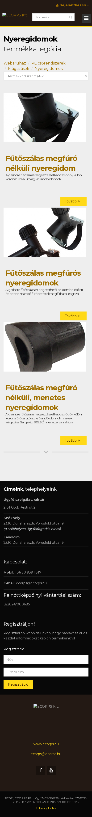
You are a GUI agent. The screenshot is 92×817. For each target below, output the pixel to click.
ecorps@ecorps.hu (31, 583)
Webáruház (15, 63)
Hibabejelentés (46, 808)
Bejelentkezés (73, 5)
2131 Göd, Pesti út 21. (21, 507)
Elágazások (18, 68)
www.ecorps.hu (46, 744)
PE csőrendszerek (48, 63)
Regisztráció (18, 684)
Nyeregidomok (49, 68)
